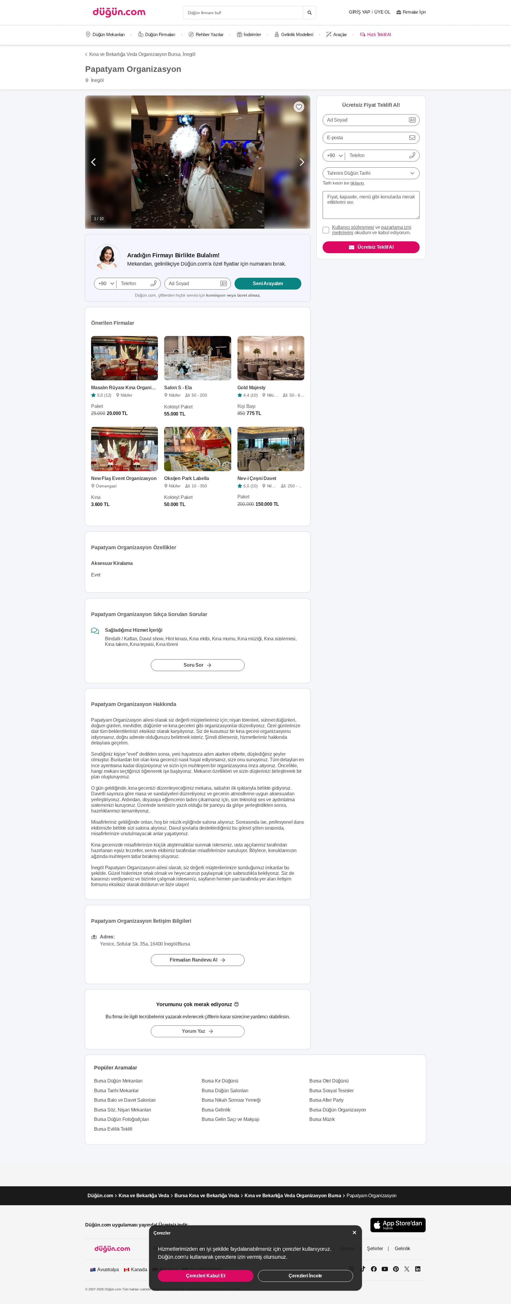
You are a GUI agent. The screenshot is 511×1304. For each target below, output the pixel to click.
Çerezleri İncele (305, 1275)
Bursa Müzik (322, 1119)
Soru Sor (193, 664)
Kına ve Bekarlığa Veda (144, 1195)
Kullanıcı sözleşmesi (353, 227)
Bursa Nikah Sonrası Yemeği (231, 1100)
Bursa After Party (326, 1100)
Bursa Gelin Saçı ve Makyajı (230, 1119)
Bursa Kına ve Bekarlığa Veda (206, 1195)
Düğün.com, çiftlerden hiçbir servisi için (198, 295)
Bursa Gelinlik (216, 1109)
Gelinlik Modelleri (297, 34)
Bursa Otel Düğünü (329, 1080)
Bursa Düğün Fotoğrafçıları (121, 1119)
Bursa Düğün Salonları (225, 1090)
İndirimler (252, 34)
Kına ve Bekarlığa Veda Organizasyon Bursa (293, 1195)
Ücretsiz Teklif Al (375, 247)
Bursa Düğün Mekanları (118, 1080)
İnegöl (189, 54)
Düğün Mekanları (109, 34)
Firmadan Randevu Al (193, 959)
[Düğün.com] (119, 12)
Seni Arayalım (268, 283)
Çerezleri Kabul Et (205, 1275)
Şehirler (375, 1248)
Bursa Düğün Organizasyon (337, 1109)
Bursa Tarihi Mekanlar (116, 1090)
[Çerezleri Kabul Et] (355, 1232)
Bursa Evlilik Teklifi (113, 1129)
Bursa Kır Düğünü (220, 1080)
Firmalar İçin (414, 11)
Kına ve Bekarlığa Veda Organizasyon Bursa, (135, 54)
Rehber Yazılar (210, 34)
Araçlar (340, 34)
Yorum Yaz (193, 1031)
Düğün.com (100, 1195)
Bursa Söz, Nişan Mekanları (122, 1109)
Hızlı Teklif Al (379, 34)
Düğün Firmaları (160, 34)
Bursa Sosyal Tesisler (331, 1090)
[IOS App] (398, 1225)
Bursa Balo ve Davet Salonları (125, 1100)
